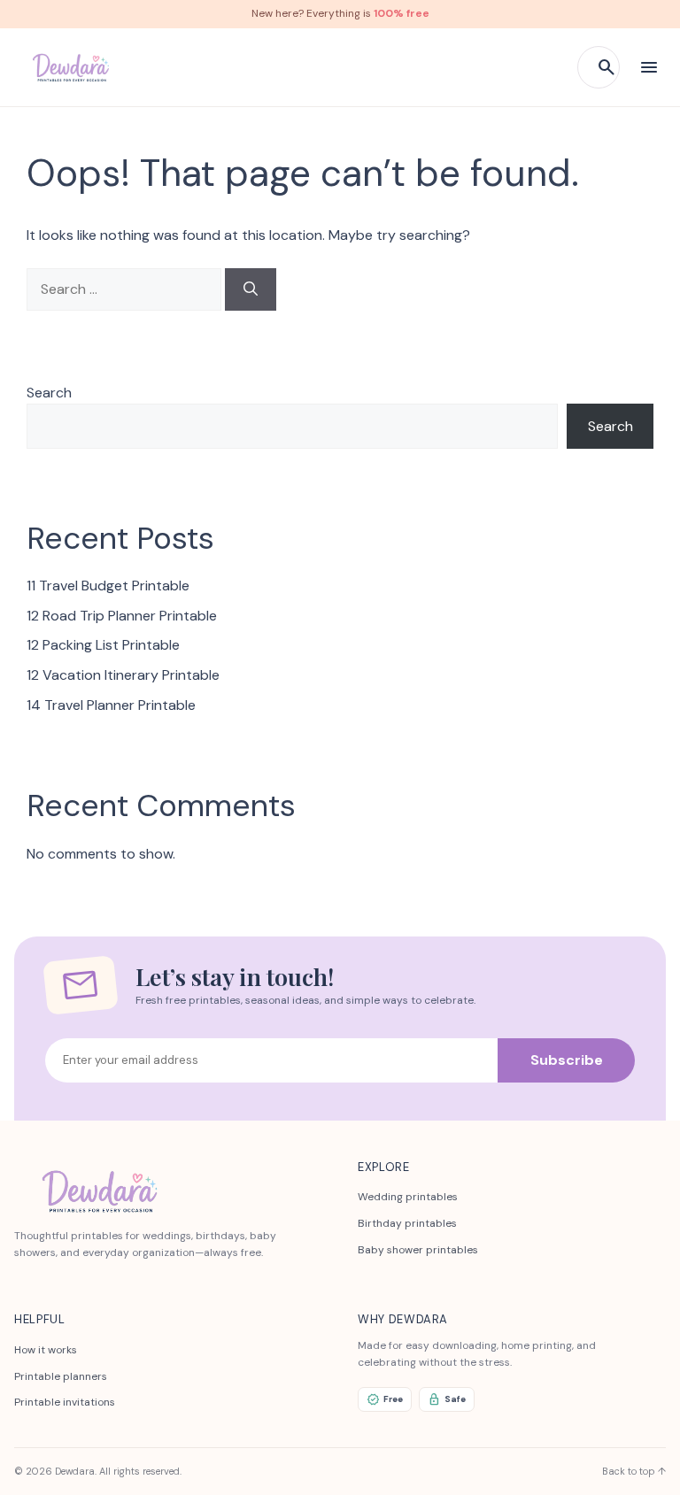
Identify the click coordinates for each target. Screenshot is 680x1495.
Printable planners (60, 1376)
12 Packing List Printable (103, 645)
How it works (45, 1350)
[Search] (250, 289)
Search (49, 392)
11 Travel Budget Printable (108, 585)
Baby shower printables (418, 1250)
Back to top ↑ (634, 1471)
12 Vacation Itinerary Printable (123, 675)
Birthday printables (407, 1223)
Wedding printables (408, 1197)
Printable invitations (64, 1402)
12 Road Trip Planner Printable (122, 615)
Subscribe (566, 1060)
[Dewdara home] (70, 67)
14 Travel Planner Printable (111, 705)
